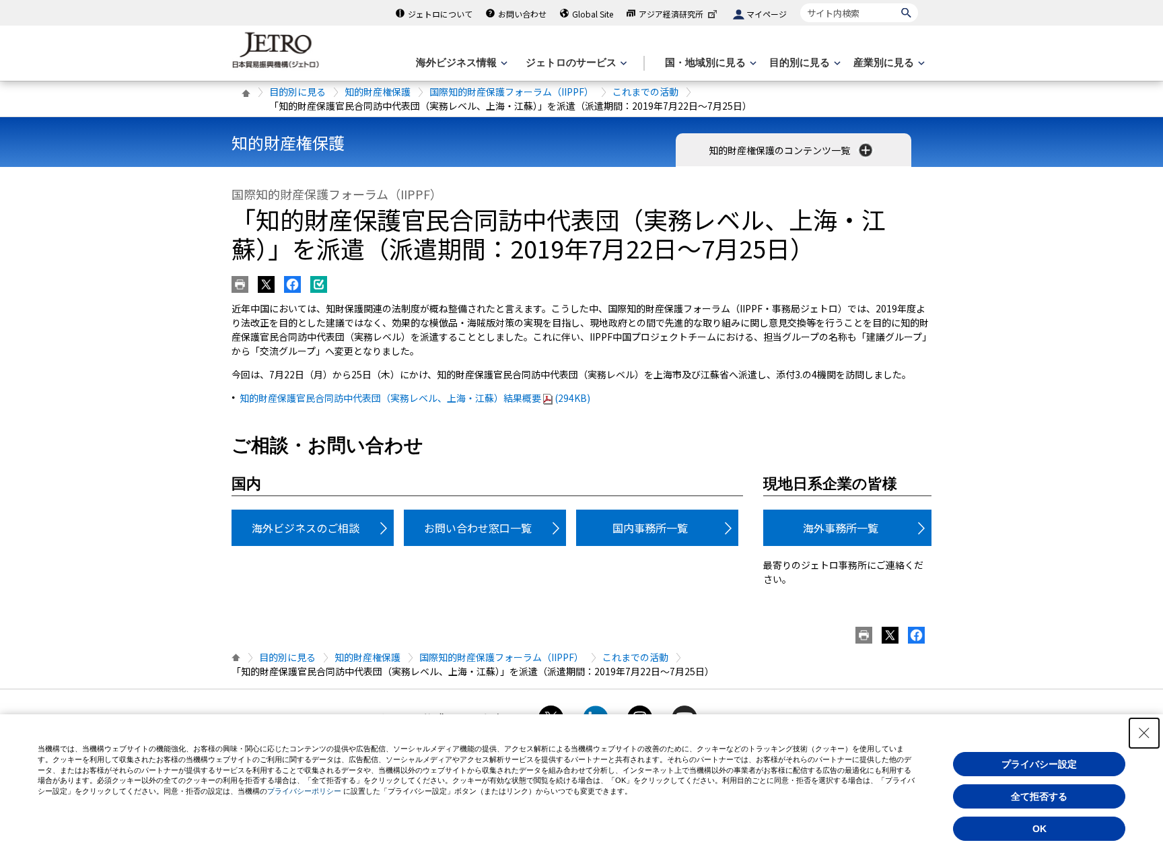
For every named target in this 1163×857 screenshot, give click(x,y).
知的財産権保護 (378, 91)
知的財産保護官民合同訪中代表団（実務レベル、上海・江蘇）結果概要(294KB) (415, 398)
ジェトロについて (440, 14)
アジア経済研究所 (671, 14)
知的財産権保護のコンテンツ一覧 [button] (780, 150)
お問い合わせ (522, 14)
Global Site (592, 14)
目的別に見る (297, 91)
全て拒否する (1039, 796)
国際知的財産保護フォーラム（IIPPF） (511, 91)
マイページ (766, 14)
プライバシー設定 (1039, 764)
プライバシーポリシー (304, 791)
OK (1039, 828)
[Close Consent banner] (1144, 733)
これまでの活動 (645, 91)
